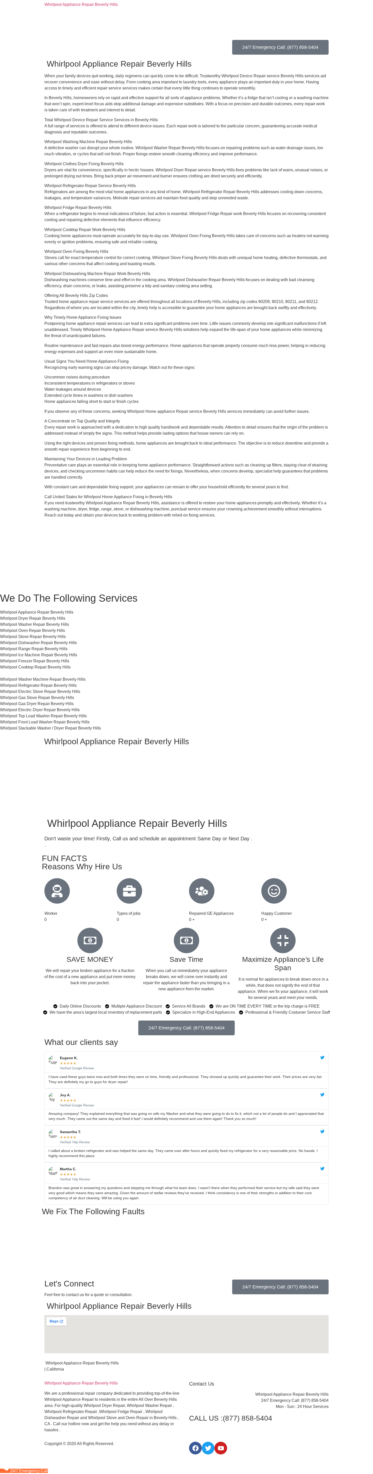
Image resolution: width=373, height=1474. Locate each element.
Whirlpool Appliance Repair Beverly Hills (81, 4)
